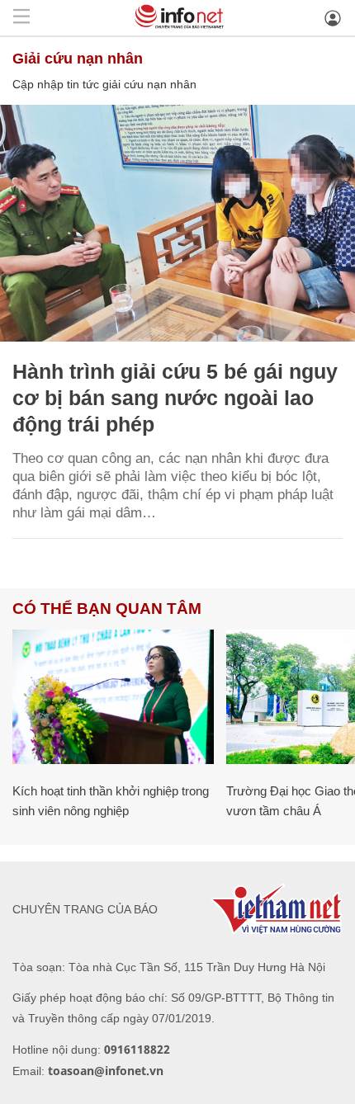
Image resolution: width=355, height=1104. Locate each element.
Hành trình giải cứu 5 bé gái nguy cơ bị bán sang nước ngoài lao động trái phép (175, 398)
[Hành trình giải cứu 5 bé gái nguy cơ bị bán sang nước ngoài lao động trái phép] (177, 223)
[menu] (21, 17)
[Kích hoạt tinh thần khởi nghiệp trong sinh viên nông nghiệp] (113, 697)
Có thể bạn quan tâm (106, 608)
